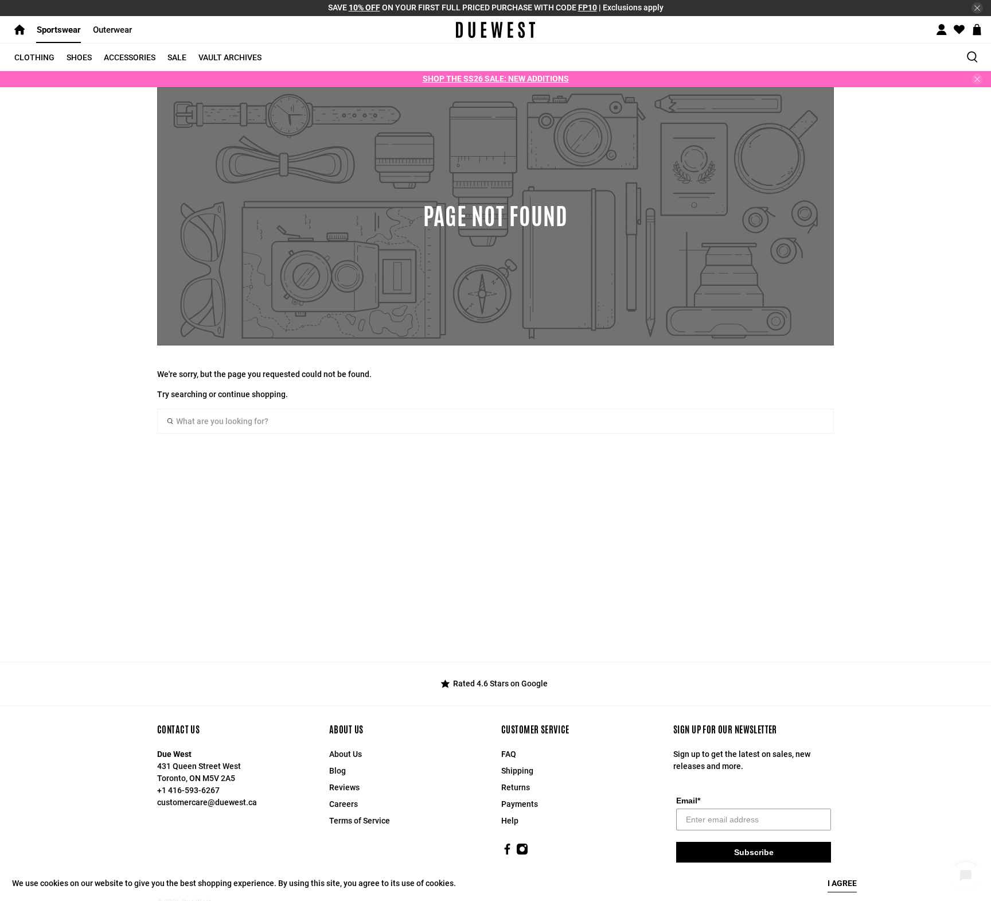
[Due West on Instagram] (522, 852)
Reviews (344, 787)
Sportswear (59, 30)
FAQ (508, 754)
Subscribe (754, 852)
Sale (176, 57)
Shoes (79, 57)
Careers (343, 804)
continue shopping (252, 394)
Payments (519, 804)
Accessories (129, 57)
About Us (345, 754)
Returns (515, 787)
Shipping (517, 770)
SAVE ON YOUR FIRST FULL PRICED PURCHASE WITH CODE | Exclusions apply (496, 7)
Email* (688, 800)
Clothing (34, 57)
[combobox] (495, 421)
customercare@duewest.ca (207, 802)
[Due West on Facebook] (507, 852)
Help (509, 820)
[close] (977, 8)
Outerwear (112, 30)
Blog (337, 770)
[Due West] (495, 30)
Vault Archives (230, 57)
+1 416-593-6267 (188, 790)
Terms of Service (359, 820)
